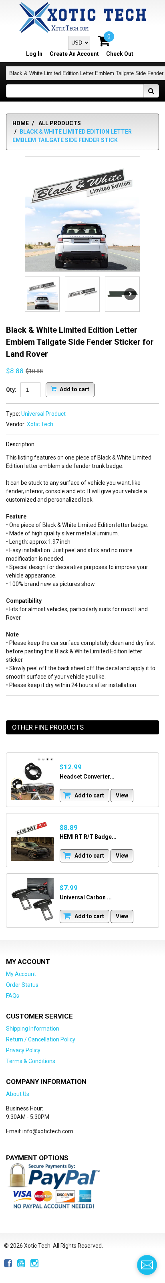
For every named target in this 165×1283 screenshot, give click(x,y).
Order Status (22, 985)
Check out (119, 54)
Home (20, 123)
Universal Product (43, 414)
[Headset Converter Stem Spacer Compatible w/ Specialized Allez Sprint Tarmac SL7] (32, 778)
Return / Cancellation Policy (40, 1039)
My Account (21, 974)
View (122, 795)
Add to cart (73, 389)
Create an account (74, 54)
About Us (17, 1094)
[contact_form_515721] (147, 1265)
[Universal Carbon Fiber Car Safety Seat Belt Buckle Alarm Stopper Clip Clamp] (32, 899)
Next (130, 294)
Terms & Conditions (30, 1061)
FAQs (12, 995)
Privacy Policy (23, 1050)
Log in (34, 54)
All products (59, 123)
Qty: (11, 389)
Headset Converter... (87, 776)
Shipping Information (32, 1028)
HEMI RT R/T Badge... (88, 837)
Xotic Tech (40, 424)
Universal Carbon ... (86, 897)
